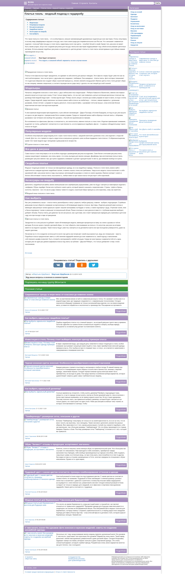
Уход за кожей (136, 12)
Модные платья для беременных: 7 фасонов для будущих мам (57, 500)
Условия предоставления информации (39, 572)
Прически (134, 38)
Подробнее (121, 311)
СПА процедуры (137, 33)
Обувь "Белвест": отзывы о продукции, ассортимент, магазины (57, 444)
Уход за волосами (138, 26)
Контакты (93, 3)
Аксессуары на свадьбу (38, 32)
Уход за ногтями (137, 28)
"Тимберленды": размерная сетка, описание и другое (52, 416)
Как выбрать (34, 34)
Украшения (135, 21)
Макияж (134, 31)
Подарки (134, 19)
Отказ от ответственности (65, 572)
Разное (133, 40)
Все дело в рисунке (36, 27)
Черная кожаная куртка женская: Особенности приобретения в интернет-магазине (67, 363)
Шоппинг (134, 17)
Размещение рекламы (76, 559)
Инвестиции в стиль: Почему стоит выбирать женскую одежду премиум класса (65, 339)
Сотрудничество (74, 557)
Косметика (135, 24)
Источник (28, 253)
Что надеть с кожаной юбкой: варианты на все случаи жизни (63, 60)
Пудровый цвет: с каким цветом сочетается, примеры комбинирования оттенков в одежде (71, 472)
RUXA (31, 2)
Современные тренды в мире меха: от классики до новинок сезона (59, 294)
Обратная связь (31, 559)
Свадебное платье (36, 29)
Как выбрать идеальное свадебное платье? (47, 318)
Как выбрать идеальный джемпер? (43, 388)
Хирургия (134, 45)
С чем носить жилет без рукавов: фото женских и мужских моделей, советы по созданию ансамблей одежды (71, 528)
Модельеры (34, 23)
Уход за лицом (136, 43)
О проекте (83, 3)
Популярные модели (37, 25)
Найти (157, 3)
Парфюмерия (136, 36)
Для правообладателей (76, 560)
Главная (75, 3)
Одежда (27, 312)
